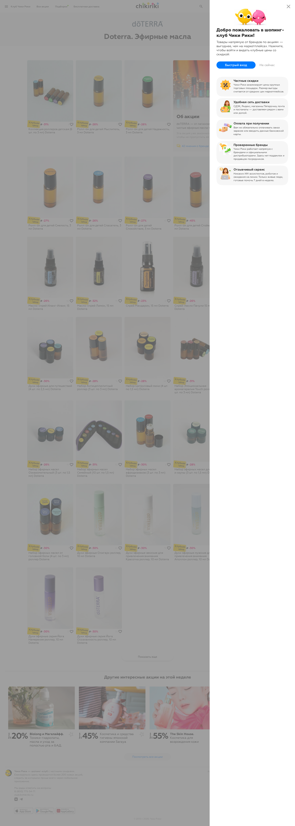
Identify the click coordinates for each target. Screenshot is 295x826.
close (288, 6)
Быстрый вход (236, 65)
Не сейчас (267, 65)
